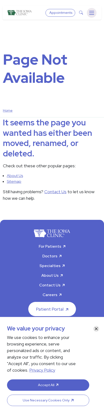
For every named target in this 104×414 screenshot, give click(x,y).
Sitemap (14, 181)
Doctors (49, 256)
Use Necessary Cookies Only (46, 400)
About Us (15, 175)
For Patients (50, 246)
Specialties (49, 265)
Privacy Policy (42, 370)
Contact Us (55, 191)
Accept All (46, 385)
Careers (50, 294)
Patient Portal (50, 309)
